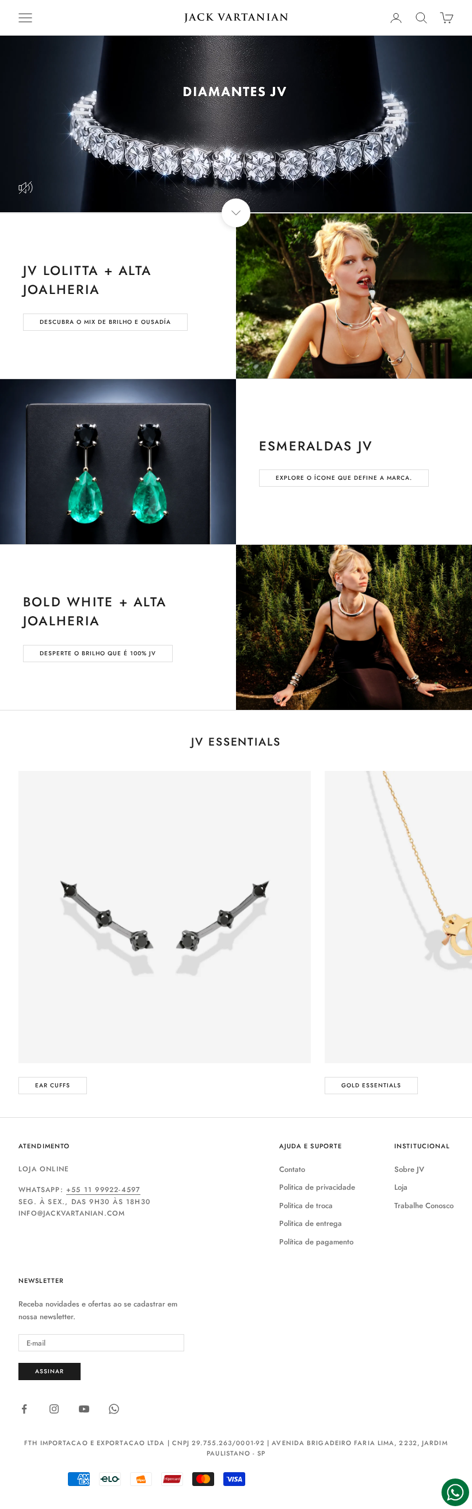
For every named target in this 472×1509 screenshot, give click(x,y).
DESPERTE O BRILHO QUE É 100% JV (98, 653)
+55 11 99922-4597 (103, 1190)
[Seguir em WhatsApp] (114, 1409)
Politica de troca (306, 1205)
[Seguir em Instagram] (54, 1409)
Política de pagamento (316, 1241)
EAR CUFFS (52, 1085)
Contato (292, 1169)
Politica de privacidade (317, 1187)
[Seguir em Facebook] (24, 1409)
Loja (401, 1187)
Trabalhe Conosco (424, 1205)
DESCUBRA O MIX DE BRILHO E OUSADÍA (105, 322)
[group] (236, 124)
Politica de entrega (310, 1223)
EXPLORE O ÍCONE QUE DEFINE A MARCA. (344, 477)
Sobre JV (409, 1169)
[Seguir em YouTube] (84, 1409)
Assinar (49, 1371)
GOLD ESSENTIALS (371, 1085)
